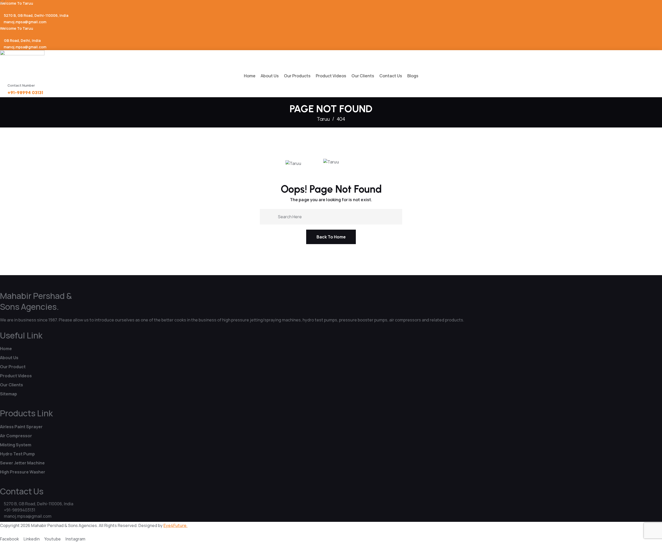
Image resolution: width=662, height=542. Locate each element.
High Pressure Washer (22, 472)
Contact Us (390, 76)
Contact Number (21, 85)
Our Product (13, 367)
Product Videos (331, 76)
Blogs (412, 76)
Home (249, 76)
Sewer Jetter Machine (22, 463)
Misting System (15, 445)
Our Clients (362, 76)
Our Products (297, 76)
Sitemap (8, 394)
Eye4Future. (175, 525)
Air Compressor (16, 436)
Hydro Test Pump (17, 454)
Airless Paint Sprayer (21, 427)
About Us (270, 76)
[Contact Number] (2, 87)
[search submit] (272, 216)
